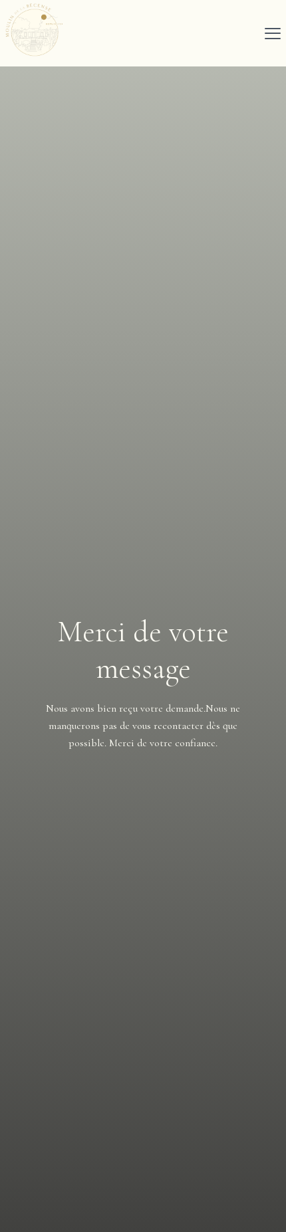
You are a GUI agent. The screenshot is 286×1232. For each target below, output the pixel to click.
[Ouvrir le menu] (272, 34)
